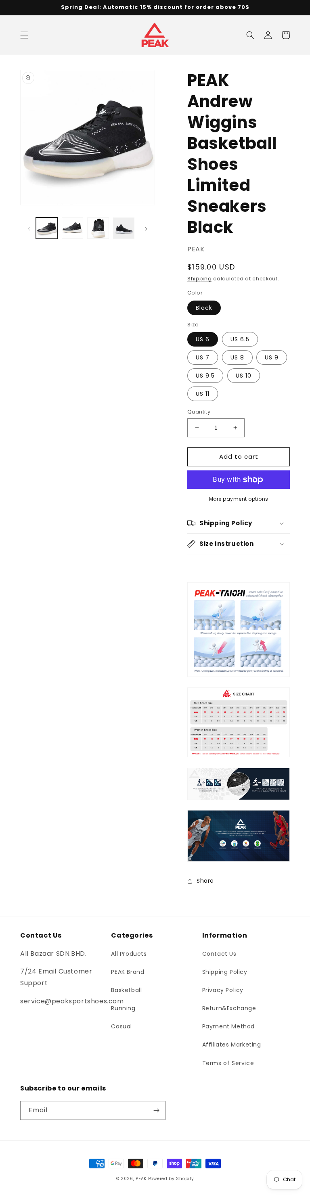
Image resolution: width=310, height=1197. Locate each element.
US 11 (202, 394)
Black (204, 308)
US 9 (272, 357)
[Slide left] (29, 228)
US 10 (243, 376)
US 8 (237, 357)
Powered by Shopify (171, 1179)
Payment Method (228, 1026)
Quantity (198, 412)
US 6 (202, 339)
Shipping (199, 278)
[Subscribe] (156, 1110)
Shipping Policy (224, 972)
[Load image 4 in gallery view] (124, 228)
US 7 (202, 357)
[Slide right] (146, 228)
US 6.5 (239, 339)
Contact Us (219, 954)
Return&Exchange (229, 1008)
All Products (129, 954)
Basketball (126, 990)
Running (123, 1008)
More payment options (238, 498)
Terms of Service (228, 1063)
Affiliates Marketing (231, 1044)
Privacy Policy (222, 990)
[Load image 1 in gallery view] (47, 228)
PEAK (141, 1179)
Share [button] (205, 881)
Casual (121, 1026)
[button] (24, 35)
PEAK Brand (127, 972)
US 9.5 (205, 376)
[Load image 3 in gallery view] (98, 228)
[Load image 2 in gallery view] (73, 228)
